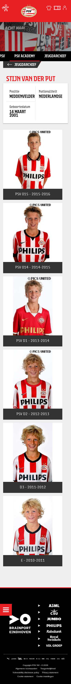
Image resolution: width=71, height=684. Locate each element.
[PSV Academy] (4, 8)
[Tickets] (57, 8)
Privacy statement (50, 672)
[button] (6, 610)
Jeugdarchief (55, 56)
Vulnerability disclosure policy (26, 672)
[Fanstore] (49, 8)
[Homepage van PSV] (29, 10)
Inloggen (65, 8)
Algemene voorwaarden (26, 668)
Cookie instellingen (45, 676)
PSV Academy (24, 56)
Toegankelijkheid (48, 668)
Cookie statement (25, 676)
